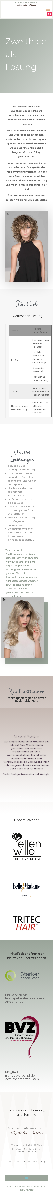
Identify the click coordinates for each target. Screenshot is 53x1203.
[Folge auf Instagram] (49, 14)
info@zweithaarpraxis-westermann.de (26, 1150)
